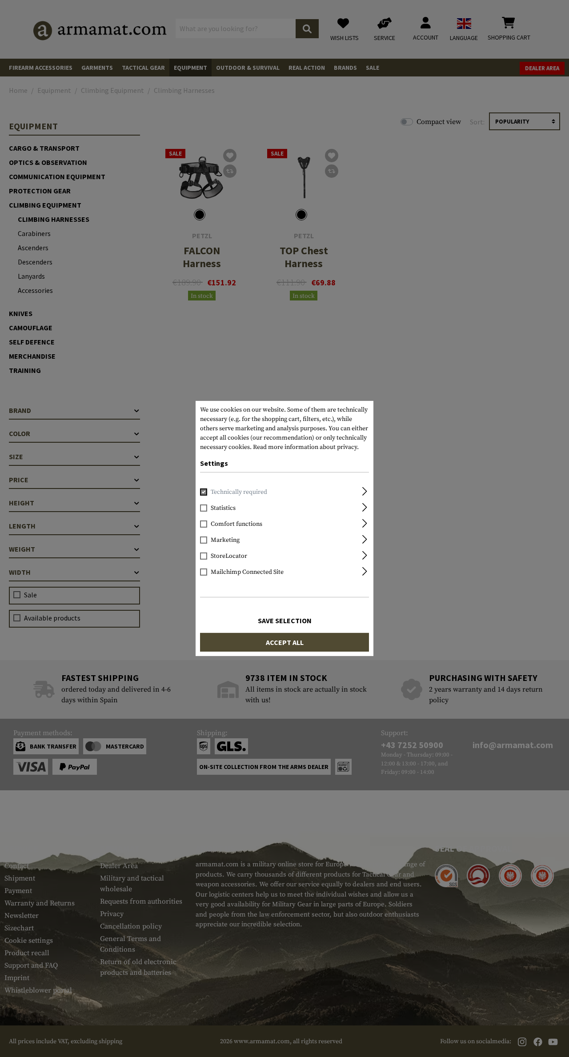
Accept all (285, 642)
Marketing (225, 540)
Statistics (223, 508)
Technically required (239, 492)
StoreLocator (229, 556)
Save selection (285, 620)
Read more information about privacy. (306, 447)
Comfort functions (236, 524)
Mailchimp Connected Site (247, 572)
